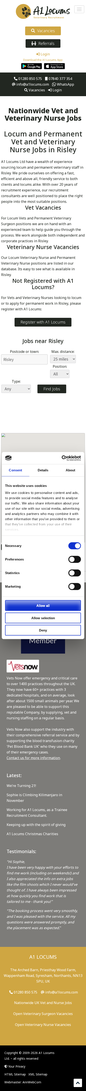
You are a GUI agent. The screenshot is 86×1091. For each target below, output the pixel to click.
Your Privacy (16, 1066)
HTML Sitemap (15, 1074)
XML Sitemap (37, 1074)
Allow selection (43, 618)
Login (45, 54)
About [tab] (70, 470)
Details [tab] (43, 470)
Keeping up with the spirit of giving (36, 824)
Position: (60, 366)
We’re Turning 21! (21, 785)
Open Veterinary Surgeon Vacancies (43, 1013)
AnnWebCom (31, 1082)
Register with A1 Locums (43, 322)
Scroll (78, 1083)
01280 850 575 (29, 78)
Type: (16, 381)
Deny (43, 630)
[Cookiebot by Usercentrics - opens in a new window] (62, 458)
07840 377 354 (60, 78)
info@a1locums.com (32, 84)
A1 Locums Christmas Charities (32, 833)
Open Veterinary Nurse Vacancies (43, 1024)
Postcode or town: (24, 351)
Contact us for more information (33, 757)
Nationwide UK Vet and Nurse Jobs (43, 1002)
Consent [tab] (15, 470)
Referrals (45, 43)
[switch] (74, 559)
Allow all (43, 605)
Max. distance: (63, 351)
